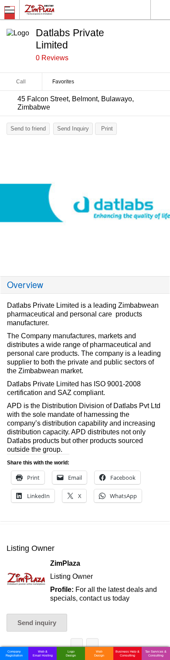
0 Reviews (52, 58)
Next (159, 206)
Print (107, 128)
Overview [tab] (25, 284)
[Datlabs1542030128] (85, 204)
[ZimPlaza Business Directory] (60, 9)
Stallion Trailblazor (77, 645)
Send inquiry (36, 622)
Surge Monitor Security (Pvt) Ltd (92, 645)
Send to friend (28, 128)
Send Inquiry (73, 128)
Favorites (63, 82)
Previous (11, 206)
